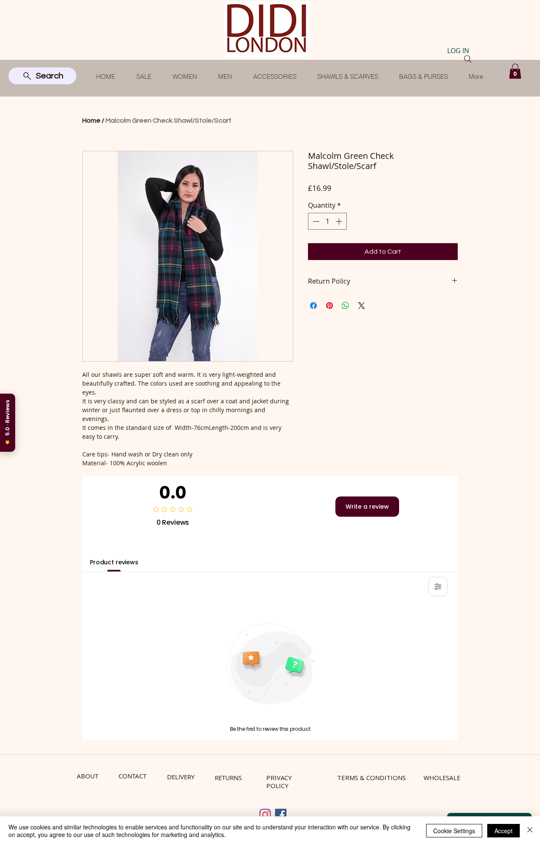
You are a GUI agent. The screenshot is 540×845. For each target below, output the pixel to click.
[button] (515, 71)
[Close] (530, 830)
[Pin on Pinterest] (329, 305)
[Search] (468, 59)
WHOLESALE (442, 777)
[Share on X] (361, 305)
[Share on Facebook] (313, 305)
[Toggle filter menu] (438, 586)
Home (91, 120)
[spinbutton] (327, 221)
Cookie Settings (454, 830)
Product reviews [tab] (114, 562)
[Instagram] (265, 814)
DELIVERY (180, 777)
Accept (503, 830)
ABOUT (87, 776)
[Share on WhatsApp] (345, 305)
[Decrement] (315, 221)
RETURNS (228, 777)
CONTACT (132, 776)
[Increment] (340, 221)
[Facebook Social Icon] (280, 814)
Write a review (367, 506)
